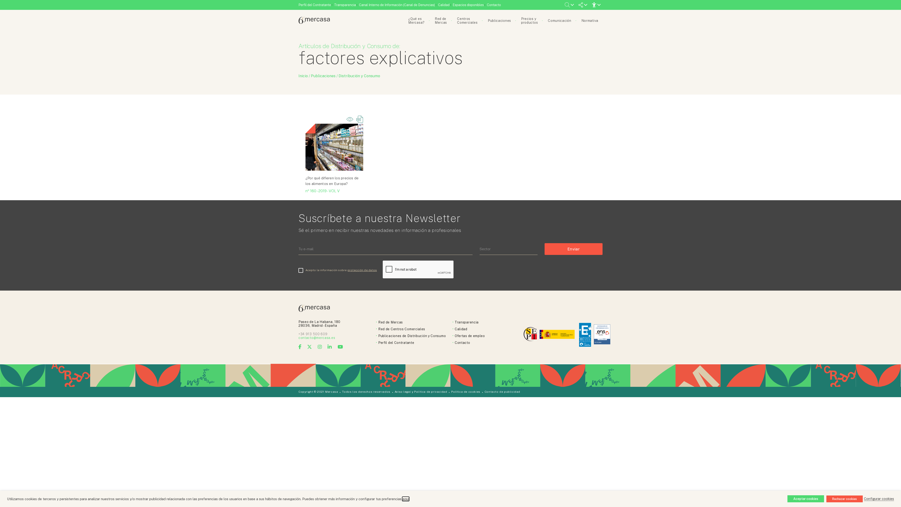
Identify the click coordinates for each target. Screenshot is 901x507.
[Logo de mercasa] (531, 334)
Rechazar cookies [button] (844, 499)
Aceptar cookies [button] (805, 499)
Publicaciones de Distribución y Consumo (412, 336)
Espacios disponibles (468, 5)
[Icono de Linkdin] (330, 347)
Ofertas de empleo (470, 336)
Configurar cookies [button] (879, 499)
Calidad (444, 5)
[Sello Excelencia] (585, 335)
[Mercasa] (314, 22)
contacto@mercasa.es (316, 338)
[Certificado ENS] (602, 334)
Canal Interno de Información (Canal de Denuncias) (397, 5)
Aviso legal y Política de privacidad (421, 391)
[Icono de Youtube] (340, 347)
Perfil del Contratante (314, 5)
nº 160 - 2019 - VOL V (322, 191)
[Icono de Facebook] (300, 347)
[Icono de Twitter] (309, 347)
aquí (405, 499)
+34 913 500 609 (313, 334)
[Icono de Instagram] (320, 347)
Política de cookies (465, 391)
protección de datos (362, 270)
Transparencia (345, 5)
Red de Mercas (390, 322)
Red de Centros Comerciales (401, 329)
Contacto (494, 5)
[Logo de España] (557, 335)
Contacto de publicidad (502, 391)
